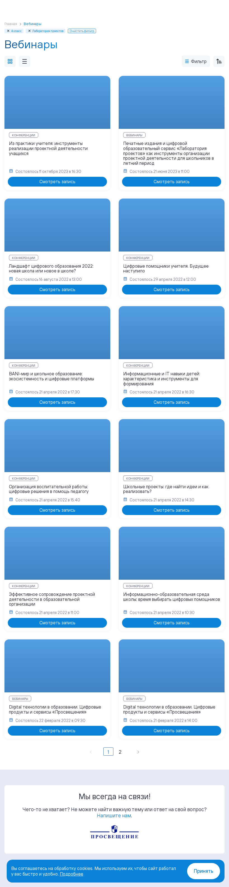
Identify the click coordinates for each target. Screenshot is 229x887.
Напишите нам (114, 815)
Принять (203, 871)
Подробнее (71, 874)
